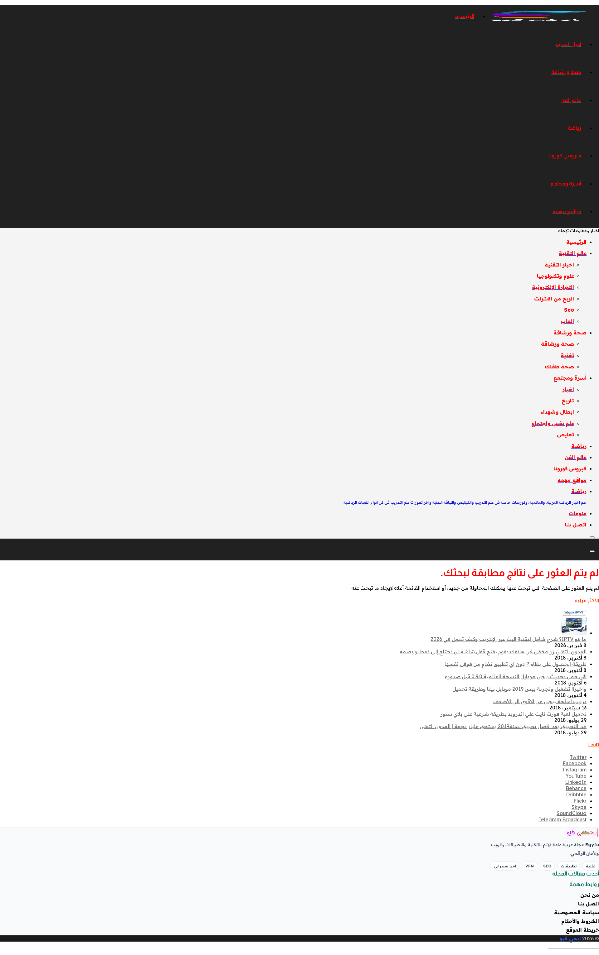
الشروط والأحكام (580, 921)
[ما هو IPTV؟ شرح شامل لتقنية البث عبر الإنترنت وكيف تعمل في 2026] (574, 633)
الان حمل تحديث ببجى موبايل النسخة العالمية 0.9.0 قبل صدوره (516, 676)
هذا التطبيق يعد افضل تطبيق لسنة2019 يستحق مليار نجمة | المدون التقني (503, 726)
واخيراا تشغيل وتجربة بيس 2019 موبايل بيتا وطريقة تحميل (519, 689)
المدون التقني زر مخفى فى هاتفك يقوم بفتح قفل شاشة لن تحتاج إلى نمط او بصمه (493, 651)
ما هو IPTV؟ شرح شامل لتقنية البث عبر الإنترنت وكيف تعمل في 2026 (509, 639)
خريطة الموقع (582, 930)
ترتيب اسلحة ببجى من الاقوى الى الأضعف (540, 701)
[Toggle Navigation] (592, 537)
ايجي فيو (570, 938)
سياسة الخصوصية (576, 912)
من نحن (589, 895)
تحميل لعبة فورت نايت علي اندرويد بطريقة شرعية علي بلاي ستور (513, 714)
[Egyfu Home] (574, 832)
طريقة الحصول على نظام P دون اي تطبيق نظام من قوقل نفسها (516, 664)
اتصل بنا (588, 903)
